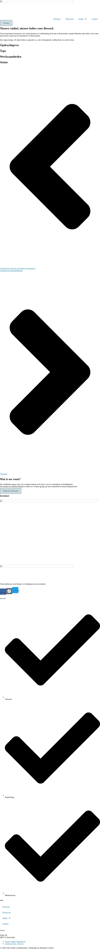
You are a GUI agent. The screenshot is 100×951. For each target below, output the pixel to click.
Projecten (56, 19)
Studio (81, 19)
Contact (95, 19)
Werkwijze (69, 19)
